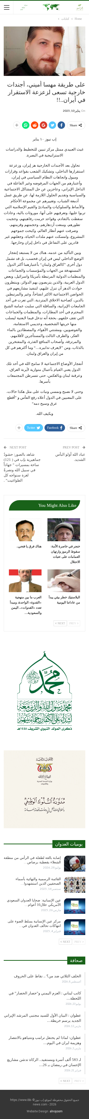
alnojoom (56, 1111)
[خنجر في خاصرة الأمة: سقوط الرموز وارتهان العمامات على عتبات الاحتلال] (63, 529)
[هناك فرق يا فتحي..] (25, 529)
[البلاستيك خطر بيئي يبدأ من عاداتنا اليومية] (63, 580)
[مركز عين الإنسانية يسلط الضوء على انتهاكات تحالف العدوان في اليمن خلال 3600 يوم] (74, 927)
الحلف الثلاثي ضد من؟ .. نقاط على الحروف (47, 976)
